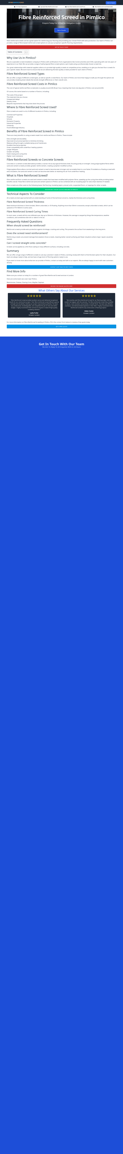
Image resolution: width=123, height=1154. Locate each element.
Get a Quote (61, 30)
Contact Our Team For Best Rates (61, 267)
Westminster (11, 282)
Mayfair (34, 282)
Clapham (41, 282)
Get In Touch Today (61, 47)
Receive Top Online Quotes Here (61, 286)
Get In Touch (111, 3)
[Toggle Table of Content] (25, 52)
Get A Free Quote (61, 326)
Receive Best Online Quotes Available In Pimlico (61, 189)
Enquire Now (61, 332)
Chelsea (18, 282)
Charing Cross (27, 282)
